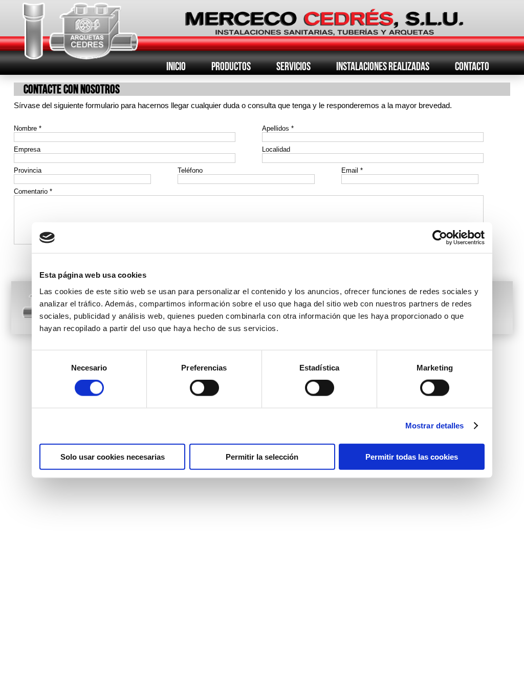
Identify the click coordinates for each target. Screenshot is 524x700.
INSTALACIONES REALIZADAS (382, 66)
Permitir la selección (262, 456)
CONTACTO (472, 66)
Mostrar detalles (434, 425)
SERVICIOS (293, 66)
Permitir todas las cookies (411, 456)
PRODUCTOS (231, 66)
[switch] (204, 388)
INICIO (176, 66)
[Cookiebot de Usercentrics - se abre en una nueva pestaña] (440, 237)
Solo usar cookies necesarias (112, 456)
